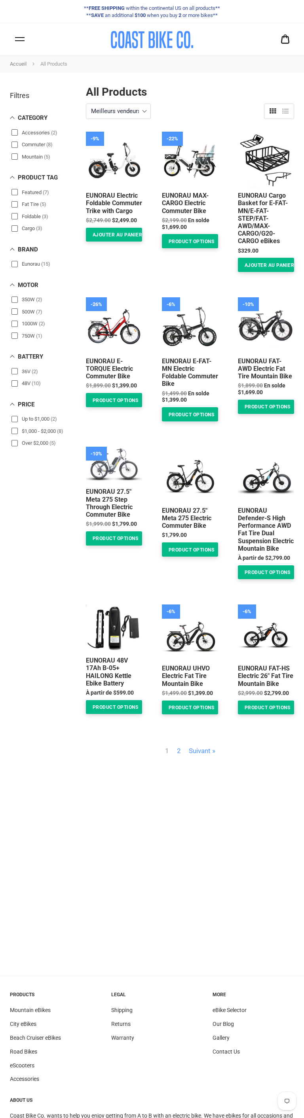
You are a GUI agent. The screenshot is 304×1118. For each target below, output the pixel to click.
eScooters (22, 1065)
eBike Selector (230, 1010)
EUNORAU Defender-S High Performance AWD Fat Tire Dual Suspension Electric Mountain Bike (266, 529)
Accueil (18, 64)
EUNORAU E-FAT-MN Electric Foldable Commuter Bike (190, 372)
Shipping (122, 1010)
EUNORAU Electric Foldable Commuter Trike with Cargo (114, 203)
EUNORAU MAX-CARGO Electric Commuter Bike (185, 203)
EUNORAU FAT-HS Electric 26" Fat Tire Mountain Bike (265, 676)
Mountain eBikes (30, 1010)
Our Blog (223, 1024)
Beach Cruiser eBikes (35, 1038)
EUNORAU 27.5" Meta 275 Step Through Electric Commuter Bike (109, 503)
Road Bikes (23, 1051)
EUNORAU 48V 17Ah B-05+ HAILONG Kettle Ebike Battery (108, 672)
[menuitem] (285, 39)
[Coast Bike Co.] (152, 39)
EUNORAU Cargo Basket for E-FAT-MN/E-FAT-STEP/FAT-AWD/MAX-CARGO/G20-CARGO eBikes (263, 218)
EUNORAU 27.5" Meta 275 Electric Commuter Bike (186, 518)
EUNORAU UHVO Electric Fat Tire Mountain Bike (186, 676)
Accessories (24, 1079)
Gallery (221, 1038)
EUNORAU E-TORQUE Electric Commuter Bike (109, 368)
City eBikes (23, 1024)
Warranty (122, 1038)
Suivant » (202, 751)
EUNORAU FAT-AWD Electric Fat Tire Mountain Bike (265, 368)
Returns (121, 1024)
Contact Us (226, 1051)
